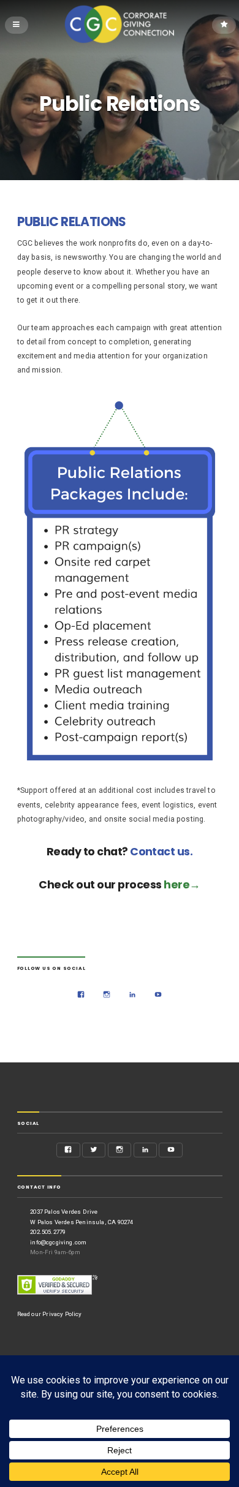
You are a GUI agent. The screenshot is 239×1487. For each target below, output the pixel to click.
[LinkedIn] (133, 995)
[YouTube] (158, 995)
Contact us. (161, 851)
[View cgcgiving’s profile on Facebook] (68, 1150)
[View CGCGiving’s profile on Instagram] (107, 995)
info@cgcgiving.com (58, 1242)
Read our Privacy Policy (49, 1314)
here (176, 884)
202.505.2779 (48, 1231)
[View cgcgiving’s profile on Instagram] (120, 1150)
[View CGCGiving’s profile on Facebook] (81, 995)
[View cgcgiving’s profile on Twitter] (94, 1150)
